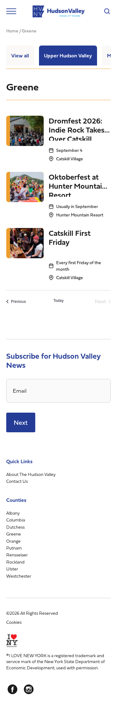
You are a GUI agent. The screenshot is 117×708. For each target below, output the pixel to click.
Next (21, 422)
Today (58, 300)
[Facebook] (12, 689)
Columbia (15, 519)
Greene (13, 534)
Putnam (14, 548)
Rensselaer (17, 554)
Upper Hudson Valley (68, 55)
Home (12, 30)
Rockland (15, 562)
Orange (13, 541)
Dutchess (15, 527)
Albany (13, 513)
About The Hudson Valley (31, 474)
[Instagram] (28, 689)
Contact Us (17, 481)
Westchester (18, 576)
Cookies (14, 622)
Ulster (12, 568)
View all (20, 55)
